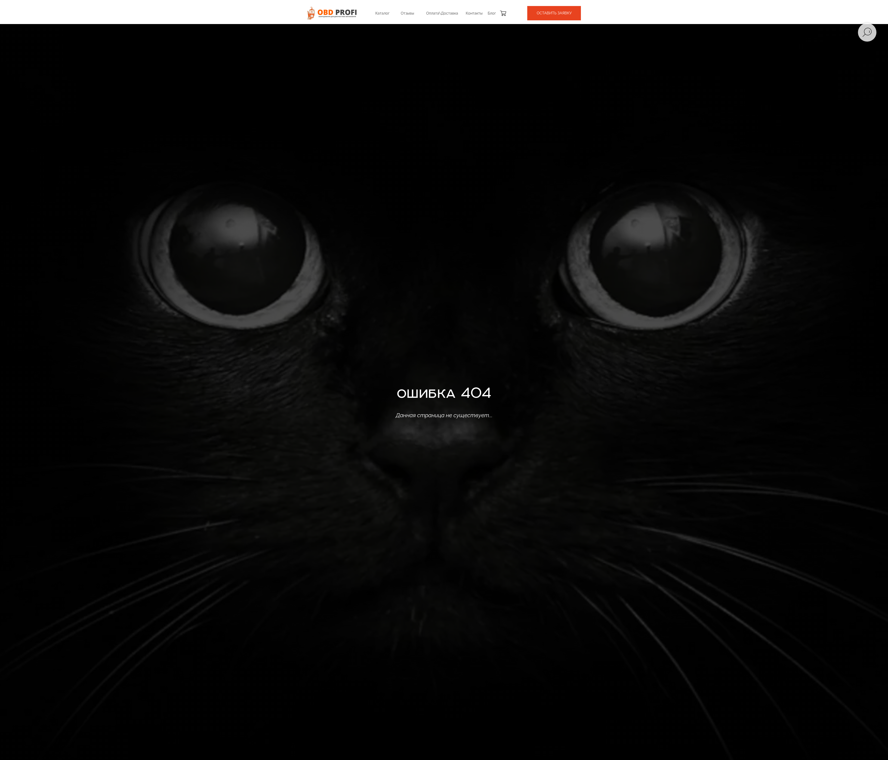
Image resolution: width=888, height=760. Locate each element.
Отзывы (407, 13)
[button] (554, 13)
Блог (492, 13)
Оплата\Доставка (442, 13)
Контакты (474, 13)
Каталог (382, 13)
